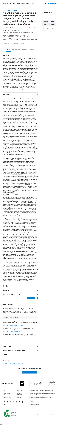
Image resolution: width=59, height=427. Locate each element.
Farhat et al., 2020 (18, 129)
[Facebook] (25, 402)
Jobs (4, 391)
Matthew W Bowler (14, 27)
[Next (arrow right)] (1, 424)
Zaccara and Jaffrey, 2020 (16, 215)
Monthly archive (20, 393)
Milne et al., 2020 (18, 105)
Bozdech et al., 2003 (31, 118)
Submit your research (52, 3)
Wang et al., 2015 (19, 214)
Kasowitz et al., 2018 (19, 240)
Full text (8, 49)
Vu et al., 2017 (33, 193)
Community (28, 3)
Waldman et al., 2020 (26, 129)
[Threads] (22, 402)
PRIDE (10, 328)
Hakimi (4, 321)
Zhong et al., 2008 (31, 187)
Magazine (23, 3)
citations (44, 30)
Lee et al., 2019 (18, 190)
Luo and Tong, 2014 (32, 200)
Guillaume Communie (24, 27)
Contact (5, 396)
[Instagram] (16, 402)
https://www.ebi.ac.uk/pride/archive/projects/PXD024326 (13, 331)
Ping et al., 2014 (24, 180)
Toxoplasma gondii (27, 362)
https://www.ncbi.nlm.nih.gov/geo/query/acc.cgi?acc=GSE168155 (13, 338)
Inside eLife (19, 391)
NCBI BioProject (12, 321)
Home (14, 3)
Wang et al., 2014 (10, 191)
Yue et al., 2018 (28, 240)
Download (46, 21)
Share (45, 24)
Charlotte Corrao (20, 29)
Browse (18, 3)
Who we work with (7, 393)
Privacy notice (29, 374)
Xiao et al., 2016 (21, 211)
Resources (19, 396)
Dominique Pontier (33, 27)
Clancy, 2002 (14, 187)
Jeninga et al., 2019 (32, 232)
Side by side (31, 49)
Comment (52, 25)
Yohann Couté (27, 29)
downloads (50, 28)
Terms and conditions (8, 397)
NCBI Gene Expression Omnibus (16, 334)
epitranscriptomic (6, 363)
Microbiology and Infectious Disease (10, 10)
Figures (16, 49)
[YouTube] (19, 402)
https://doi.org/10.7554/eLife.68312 (15, 43)
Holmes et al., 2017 (7, 137)
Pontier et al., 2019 (24, 254)
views (44, 28)
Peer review (24, 49)
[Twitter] (10, 402)
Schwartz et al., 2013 (9, 165)
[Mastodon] (13, 402)
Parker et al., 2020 (19, 246)
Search (43, 3)
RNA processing (13, 363)
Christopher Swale (12, 30)
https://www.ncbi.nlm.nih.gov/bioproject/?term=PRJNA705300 (13, 325)
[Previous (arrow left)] (0, 424)
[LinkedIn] (7, 402)
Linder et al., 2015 (26, 164)
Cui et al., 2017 (14, 194)
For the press (19, 394)
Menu (11, 3)
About (33, 3)
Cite (53, 21)
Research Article (6, 9)
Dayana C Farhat (6, 27)
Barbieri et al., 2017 (25, 193)
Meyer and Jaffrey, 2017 (17, 172)
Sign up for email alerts (29, 372)
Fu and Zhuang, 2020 (18, 207)
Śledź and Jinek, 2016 (17, 173)
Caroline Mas (13, 29)
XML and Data (19, 397)
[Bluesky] (4, 402)
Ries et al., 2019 (26, 207)
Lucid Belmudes (6, 29)
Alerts (45, 3)
